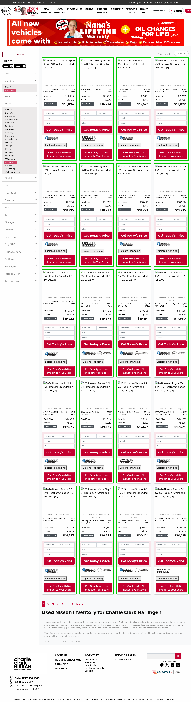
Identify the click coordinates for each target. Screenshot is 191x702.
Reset (19, 54)
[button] (46, 10)
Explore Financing (55, 144)
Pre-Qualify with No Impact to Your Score (59, 182)
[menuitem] (20, 86)
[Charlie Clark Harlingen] (19, 10)
